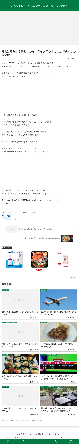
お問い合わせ (65, 437)
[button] (73, 329)
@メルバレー (7, 247)
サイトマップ (39, 437)
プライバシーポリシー (13, 437)
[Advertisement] (39, 27)
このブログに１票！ (10, 219)
